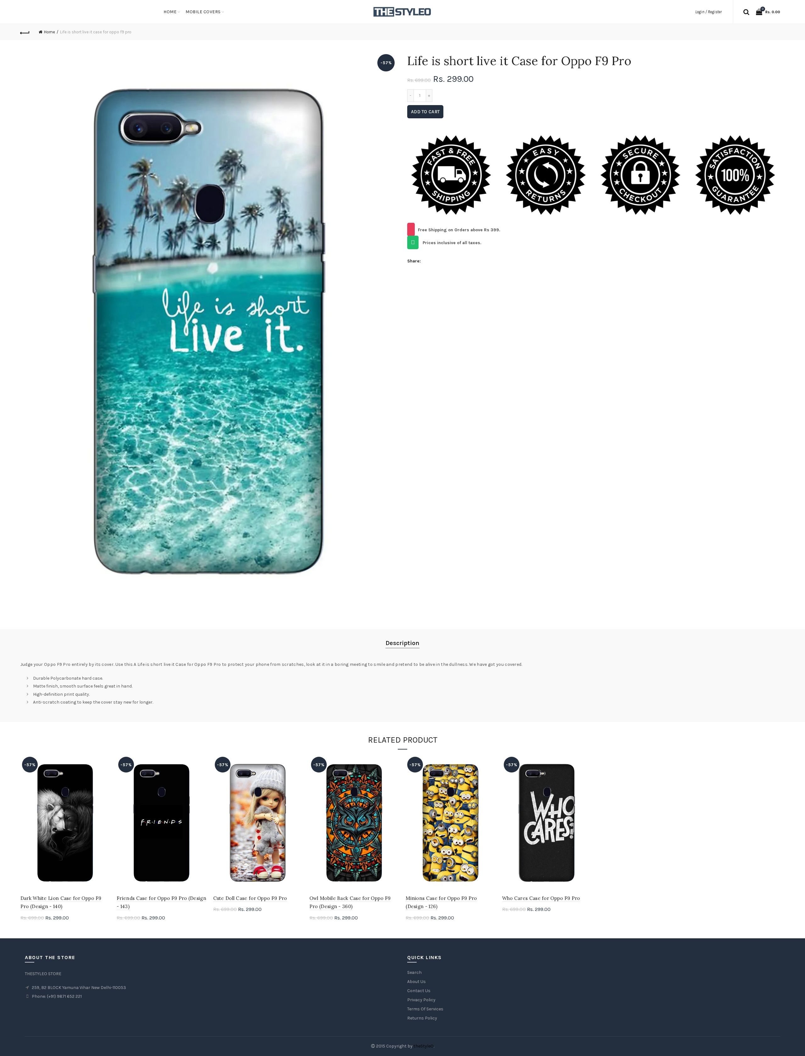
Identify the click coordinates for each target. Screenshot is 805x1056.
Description (402, 643)
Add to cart (425, 112)
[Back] (25, 32)
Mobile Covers (203, 11)
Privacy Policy (421, 1000)
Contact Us (418, 990)
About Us (416, 981)
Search (414, 972)
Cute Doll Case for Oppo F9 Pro (250, 898)
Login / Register (708, 11)
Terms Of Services (425, 1009)
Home (170, 11)
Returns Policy (422, 1018)
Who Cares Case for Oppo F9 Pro (541, 898)
